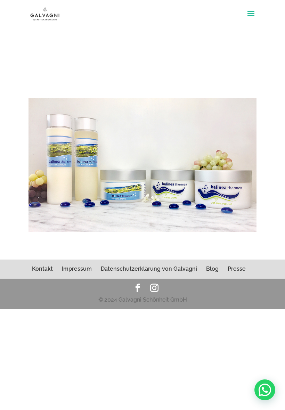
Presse (237, 268)
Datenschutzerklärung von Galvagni (149, 268)
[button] (264, 389)
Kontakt (42, 268)
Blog (212, 268)
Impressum (77, 268)
